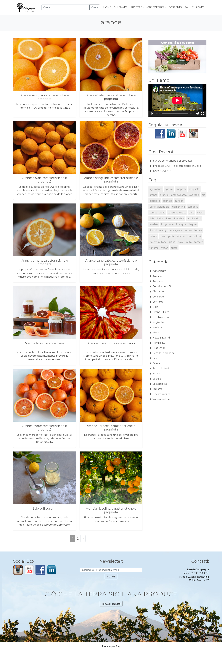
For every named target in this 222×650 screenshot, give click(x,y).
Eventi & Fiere (161, 312)
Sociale (157, 378)
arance (153, 195)
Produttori (159, 347)
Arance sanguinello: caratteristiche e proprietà (111, 179)
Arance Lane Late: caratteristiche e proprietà (111, 262)
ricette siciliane (158, 242)
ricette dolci (194, 236)
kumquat (181, 224)
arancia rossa (179, 195)
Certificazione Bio (159, 206)
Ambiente (158, 276)
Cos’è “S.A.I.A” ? (162, 171)
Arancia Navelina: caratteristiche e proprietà (111, 510)
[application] (177, 100)
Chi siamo (158, 291)
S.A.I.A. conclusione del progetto (173, 160)
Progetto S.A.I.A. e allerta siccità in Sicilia (177, 165)
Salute (157, 363)
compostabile (157, 212)
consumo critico (177, 212)
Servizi (156, 373)
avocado (194, 195)
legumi (193, 224)
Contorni (158, 301)
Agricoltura (159, 271)
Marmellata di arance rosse (44, 343)
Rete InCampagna (164, 353)
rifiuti (172, 242)
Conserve (158, 296)
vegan (164, 248)
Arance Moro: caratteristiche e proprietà (44, 427)
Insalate (157, 327)
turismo (154, 248)
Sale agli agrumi (44, 508)
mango (163, 230)
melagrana (176, 230)
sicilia (188, 242)
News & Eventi (161, 337)
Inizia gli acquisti (111, 604)
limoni (153, 230)
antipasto (194, 189)
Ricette (157, 358)
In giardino (159, 322)
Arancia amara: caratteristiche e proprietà (44, 262)
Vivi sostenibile (161, 399)
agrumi (169, 189)
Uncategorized (162, 394)
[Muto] (197, 113)
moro (188, 230)
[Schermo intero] (202, 113)
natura (153, 236)
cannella (167, 200)
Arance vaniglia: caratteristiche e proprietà (44, 97)
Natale (198, 230)
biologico (155, 200)
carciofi (179, 200)
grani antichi (194, 218)
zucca (174, 248)
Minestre (158, 332)
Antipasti (158, 281)
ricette (181, 236)
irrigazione (167, 224)
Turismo (157, 389)
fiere (168, 218)
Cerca (94, 7)
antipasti (181, 189)
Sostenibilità (160, 383)
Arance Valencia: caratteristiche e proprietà (111, 97)
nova (163, 236)
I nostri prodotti (162, 317)
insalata (154, 224)
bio (203, 195)
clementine (178, 206)
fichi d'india (156, 218)
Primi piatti (159, 342)
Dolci (156, 306)
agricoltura (156, 189)
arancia (164, 195)
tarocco (198, 242)
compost (193, 206)
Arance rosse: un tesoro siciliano (111, 343)
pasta (171, 236)
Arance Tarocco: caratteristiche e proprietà (111, 427)
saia (180, 242)
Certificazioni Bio (162, 286)
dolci (191, 212)
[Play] (152, 113)
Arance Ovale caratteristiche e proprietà (44, 179)
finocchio (178, 218)
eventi (200, 212)
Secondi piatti (161, 368)
